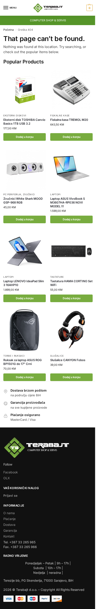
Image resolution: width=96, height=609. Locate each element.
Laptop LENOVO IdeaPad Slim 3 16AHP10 (23, 283)
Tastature (57, 276)
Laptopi (55, 194)
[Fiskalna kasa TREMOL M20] (71, 90)
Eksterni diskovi (14, 115)
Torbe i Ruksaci (14, 355)
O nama (9, 513)
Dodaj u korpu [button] (24, 137)
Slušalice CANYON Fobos (67, 360)
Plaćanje (9, 519)
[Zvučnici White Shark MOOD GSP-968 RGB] (24, 168)
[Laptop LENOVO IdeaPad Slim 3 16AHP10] (24, 251)
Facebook (10, 472)
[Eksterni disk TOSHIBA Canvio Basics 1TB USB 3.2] (24, 90)
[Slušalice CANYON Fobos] (71, 330)
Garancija (10, 530)
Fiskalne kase (60, 115)
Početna (8, 29)
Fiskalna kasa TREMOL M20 (69, 119)
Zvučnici (29, 194)
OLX (6, 478)
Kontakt (9, 536)
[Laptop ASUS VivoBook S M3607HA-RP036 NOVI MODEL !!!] (71, 168)
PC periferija (12, 194)
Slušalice (57, 355)
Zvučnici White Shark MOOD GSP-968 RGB (23, 200)
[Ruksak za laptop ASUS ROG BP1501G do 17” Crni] (24, 330)
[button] (89, 8)
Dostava (9, 525)
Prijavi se (10, 495)
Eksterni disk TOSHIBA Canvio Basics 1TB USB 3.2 (24, 121)
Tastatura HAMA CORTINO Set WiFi (71, 283)
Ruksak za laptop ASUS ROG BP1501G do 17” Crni (22, 362)
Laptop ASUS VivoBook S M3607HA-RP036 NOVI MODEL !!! (67, 202)
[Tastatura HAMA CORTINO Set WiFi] (71, 251)
